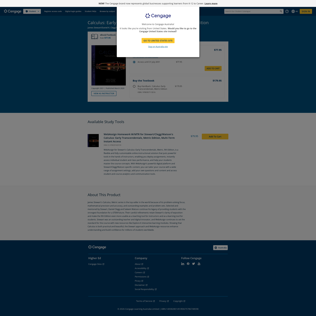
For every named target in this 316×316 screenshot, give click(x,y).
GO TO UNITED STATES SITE (158, 40)
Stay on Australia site (158, 46)
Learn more (211, 3)
